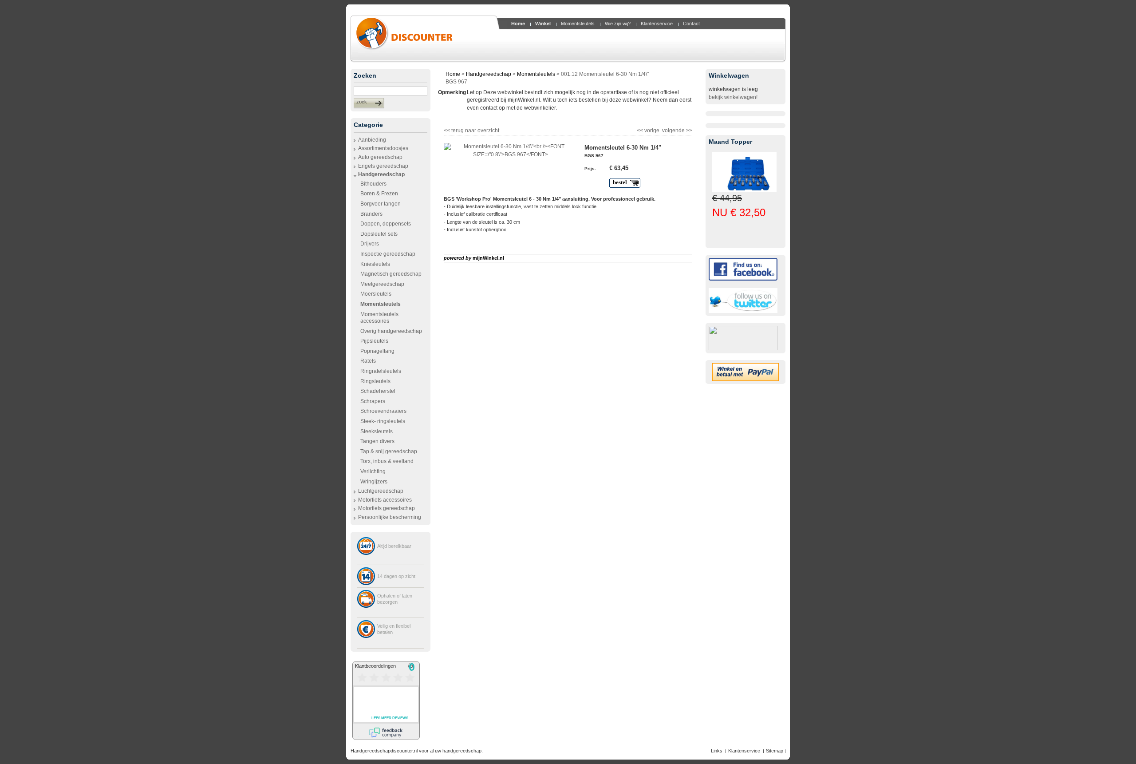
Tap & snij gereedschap (388, 451)
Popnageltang (377, 351)
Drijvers (369, 244)
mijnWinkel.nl (488, 258)
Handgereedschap (381, 174)
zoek (361, 101)
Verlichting (373, 471)
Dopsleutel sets (379, 234)
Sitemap (774, 750)
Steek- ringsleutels (382, 421)
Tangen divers (377, 441)
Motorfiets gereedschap (386, 508)
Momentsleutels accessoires (379, 318)
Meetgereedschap (382, 284)
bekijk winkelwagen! (733, 97)
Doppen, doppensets (385, 224)
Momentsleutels (536, 74)
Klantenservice (744, 750)
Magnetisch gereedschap (391, 274)
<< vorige (649, 129)
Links (716, 750)
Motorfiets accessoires (385, 500)
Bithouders (373, 184)
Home (453, 74)
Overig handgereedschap (391, 331)
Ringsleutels (375, 381)
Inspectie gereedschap (387, 254)
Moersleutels (375, 294)
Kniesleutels (375, 264)
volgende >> (676, 129)
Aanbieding (372, 140)
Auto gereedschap (380, 157)
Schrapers (372, 401)
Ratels (368, 361)
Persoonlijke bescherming (389, 517)
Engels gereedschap (383, 166)
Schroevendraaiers (383, 411)
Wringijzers (373, 482)
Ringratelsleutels (380, 371)
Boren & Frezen (379, 193)
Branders (371, 214)
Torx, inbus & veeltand (387, 461)
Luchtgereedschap (380, 491)
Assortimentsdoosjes (383, 148)
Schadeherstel (377, 391)
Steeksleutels (376, 431)
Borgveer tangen (380, 204)
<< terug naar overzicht (471, 129)
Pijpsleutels (374, 341)
